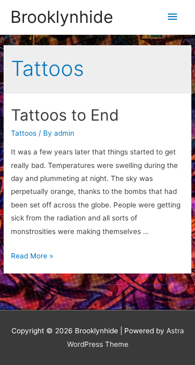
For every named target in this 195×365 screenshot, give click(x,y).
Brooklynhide (61, 17)
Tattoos (23, 133)
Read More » (32, 256)
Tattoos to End (65, 115)
